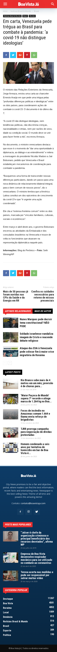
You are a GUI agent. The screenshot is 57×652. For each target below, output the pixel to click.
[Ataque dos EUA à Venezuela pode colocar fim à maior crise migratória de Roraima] (10, 352)
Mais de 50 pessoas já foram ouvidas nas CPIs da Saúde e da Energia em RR (15, 296)
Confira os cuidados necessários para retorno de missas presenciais (42, 296)
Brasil (36, 11)
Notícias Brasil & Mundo (20, 11)
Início (5, 11)
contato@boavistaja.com (33, 503)
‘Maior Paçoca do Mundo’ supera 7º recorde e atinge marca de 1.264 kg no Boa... (36, 398)
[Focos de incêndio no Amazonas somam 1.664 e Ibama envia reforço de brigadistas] (10, 414)
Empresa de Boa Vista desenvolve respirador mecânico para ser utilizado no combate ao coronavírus (36, 558)
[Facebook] (20, 512)
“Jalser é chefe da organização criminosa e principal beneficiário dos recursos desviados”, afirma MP (37, 538)
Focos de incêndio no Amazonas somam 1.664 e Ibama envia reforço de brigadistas (35, 415)
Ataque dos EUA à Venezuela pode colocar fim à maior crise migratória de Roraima (37, 352)
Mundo (32, 16)
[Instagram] (29, 512)
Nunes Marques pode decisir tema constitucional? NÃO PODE (36, 323)
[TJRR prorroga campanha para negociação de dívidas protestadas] (10, 432)
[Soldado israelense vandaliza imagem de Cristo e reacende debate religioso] (10, 337)
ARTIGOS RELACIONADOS (18, 311)
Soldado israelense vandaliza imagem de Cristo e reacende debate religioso (36, 337)
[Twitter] (37, 512)
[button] (52, 4)
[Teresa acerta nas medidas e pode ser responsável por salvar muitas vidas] (10, 576)
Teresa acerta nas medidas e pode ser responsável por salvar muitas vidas (37, 575)
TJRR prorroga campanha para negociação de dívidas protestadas (36, 431)
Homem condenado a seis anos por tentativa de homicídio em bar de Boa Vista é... (35, 448)
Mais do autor (42, 311)
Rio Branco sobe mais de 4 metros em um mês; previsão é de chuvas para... (37, 383)
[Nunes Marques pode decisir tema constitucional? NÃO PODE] (10, 323)
